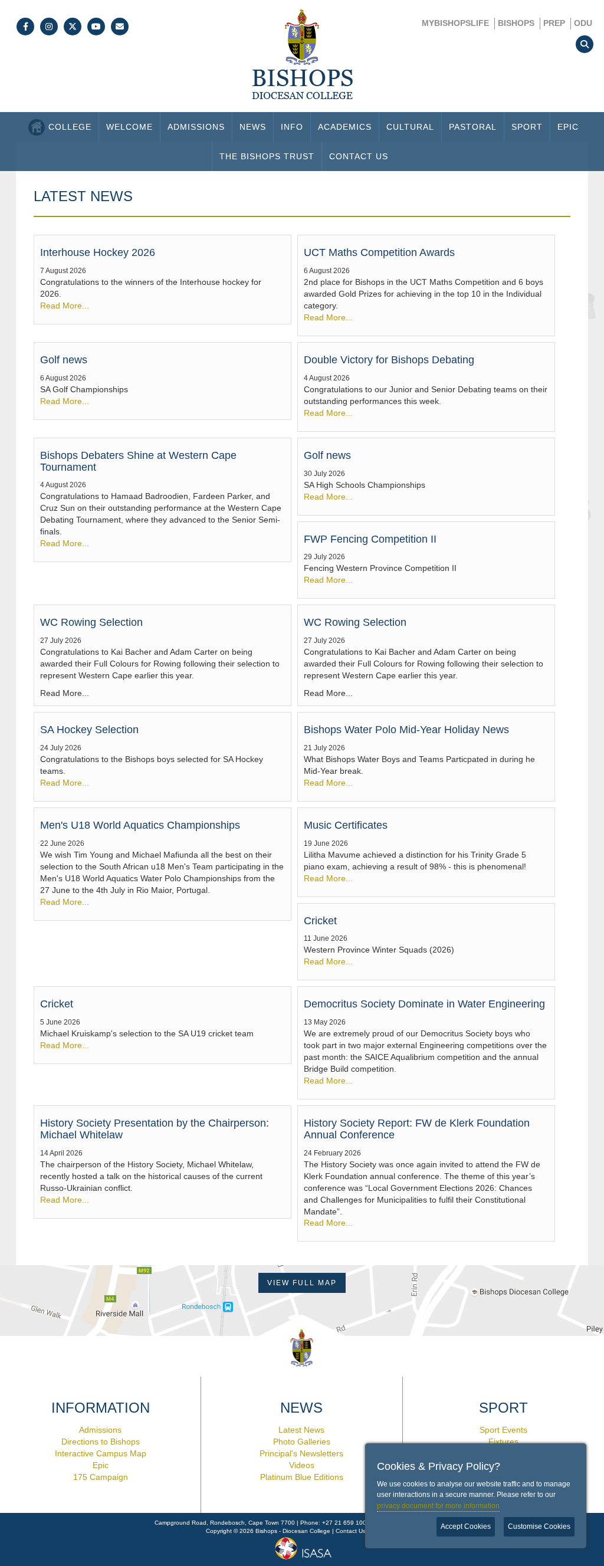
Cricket (320, 921)
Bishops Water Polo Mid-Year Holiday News (406, 730)
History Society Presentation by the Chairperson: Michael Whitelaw (154, 1129)
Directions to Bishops (100, 1441)
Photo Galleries (301, 1441)
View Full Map (302, 1283)
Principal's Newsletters (301, 1453)
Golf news (63, 360)
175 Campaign (100, 1477)
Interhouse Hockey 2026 (97, 252)
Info (292, 127)
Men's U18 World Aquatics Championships (140, 825)
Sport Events (503, 1429)
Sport (527, 127)
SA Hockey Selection (89, 730)
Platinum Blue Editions (301, 1477)
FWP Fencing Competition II (370, 539)
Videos (301, 1465)
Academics (345, 127)
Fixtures (503, 1441)
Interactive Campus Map (100, 1453)
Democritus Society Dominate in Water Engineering (424, 1004)
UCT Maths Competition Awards (379, 252)
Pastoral (473, 127)
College (69, 127)
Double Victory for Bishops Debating (389, 360)
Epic (568, 127)
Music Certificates (346, 825)
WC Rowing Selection (91, 622)
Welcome (129, 127)
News (252, 127)
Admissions (196, 127)
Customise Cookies (539, 1526)
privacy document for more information (438, 1506)
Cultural (410, 127)
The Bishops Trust (266, 156)
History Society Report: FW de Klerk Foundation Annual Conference (417, 1129)
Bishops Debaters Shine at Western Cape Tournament (138, 461)
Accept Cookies (466, 1526)
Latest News (301, 1429)
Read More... (64, 305)
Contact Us (358, 156)
